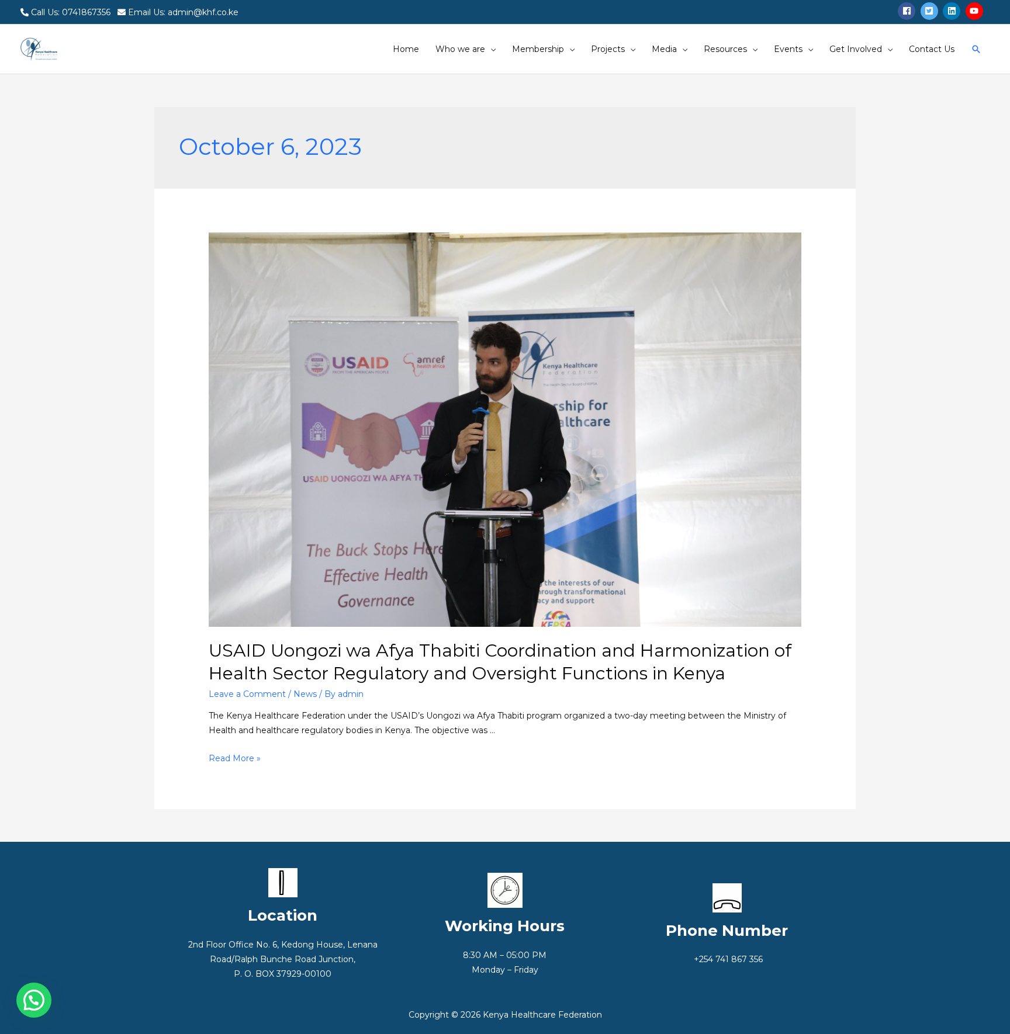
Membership (538, 49)
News (305, 694)
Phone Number (727, 930)
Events (788, 49)
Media (664, 49)
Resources (725, 49)
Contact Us (931, 49)
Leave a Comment (247, 694)
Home (406, 49)
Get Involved (855, 49)
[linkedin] (953, 11)
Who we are (460, 49)
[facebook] (908, 11)
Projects (608, 49)
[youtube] (976, 11)
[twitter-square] (931, 11)
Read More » (235, 758)
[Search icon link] (976, 49)
